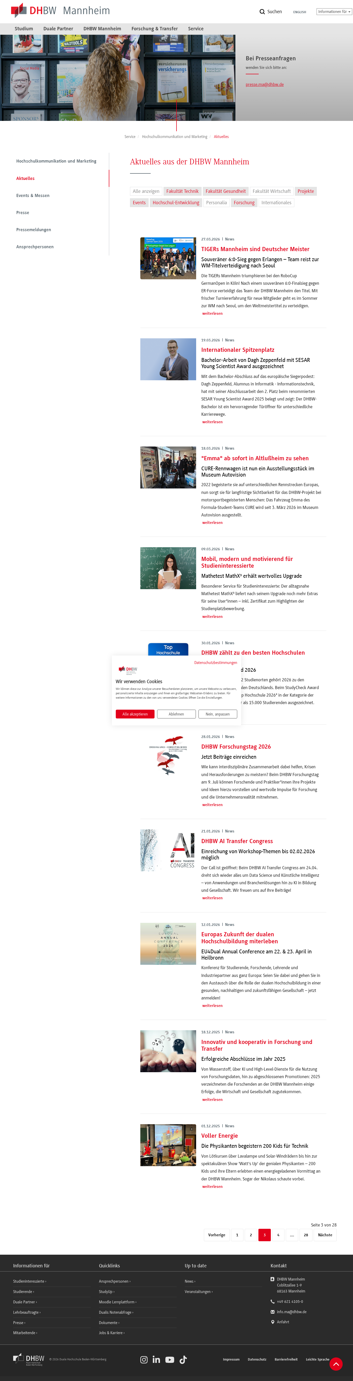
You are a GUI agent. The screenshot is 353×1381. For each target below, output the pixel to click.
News (189, 1281)
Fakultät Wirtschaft (272, 191)
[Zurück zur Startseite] (30, 1364)
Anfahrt (283, 1322)
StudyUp (106, 1291)
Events (139, 203)
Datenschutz (257, 1360)
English (299, 12)
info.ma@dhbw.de (291, 1312)
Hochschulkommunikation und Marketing (56, 161)
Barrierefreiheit (286, 1360)
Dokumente (108, 1322)
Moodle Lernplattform (117, 1302)
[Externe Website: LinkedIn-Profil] (156, 1360)
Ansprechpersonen (35, 247)
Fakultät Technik (182, 191)
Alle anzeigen (146, 191)
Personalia (216, 203)
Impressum (231, 1360)
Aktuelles (25, 179)
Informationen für (333, 11)
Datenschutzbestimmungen (215, 662)
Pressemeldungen (33, 230)
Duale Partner (58, 29)
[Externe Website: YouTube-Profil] (169, 1360)
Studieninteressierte (29, 1281)
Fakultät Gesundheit (226, 191)
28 (306, 1235)
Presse (22, 213)
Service (196, 29)
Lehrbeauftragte (26, 1312)
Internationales (276, 203)
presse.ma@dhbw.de (265, 84)
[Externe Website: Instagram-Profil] (144, 1360)
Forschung (244, 203)
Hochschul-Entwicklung (176, 203)
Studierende (23, 1291)
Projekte (306, 191)
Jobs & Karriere (111, 1333)
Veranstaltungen (198, 1291)
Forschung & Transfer (155, 29)
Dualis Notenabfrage (115, 1312)
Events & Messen (33, 196)
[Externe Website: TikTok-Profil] (183, 1360)
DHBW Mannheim (102, 29)
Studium (24, 29)
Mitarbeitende (24, 1333)
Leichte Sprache (317, 1360)
